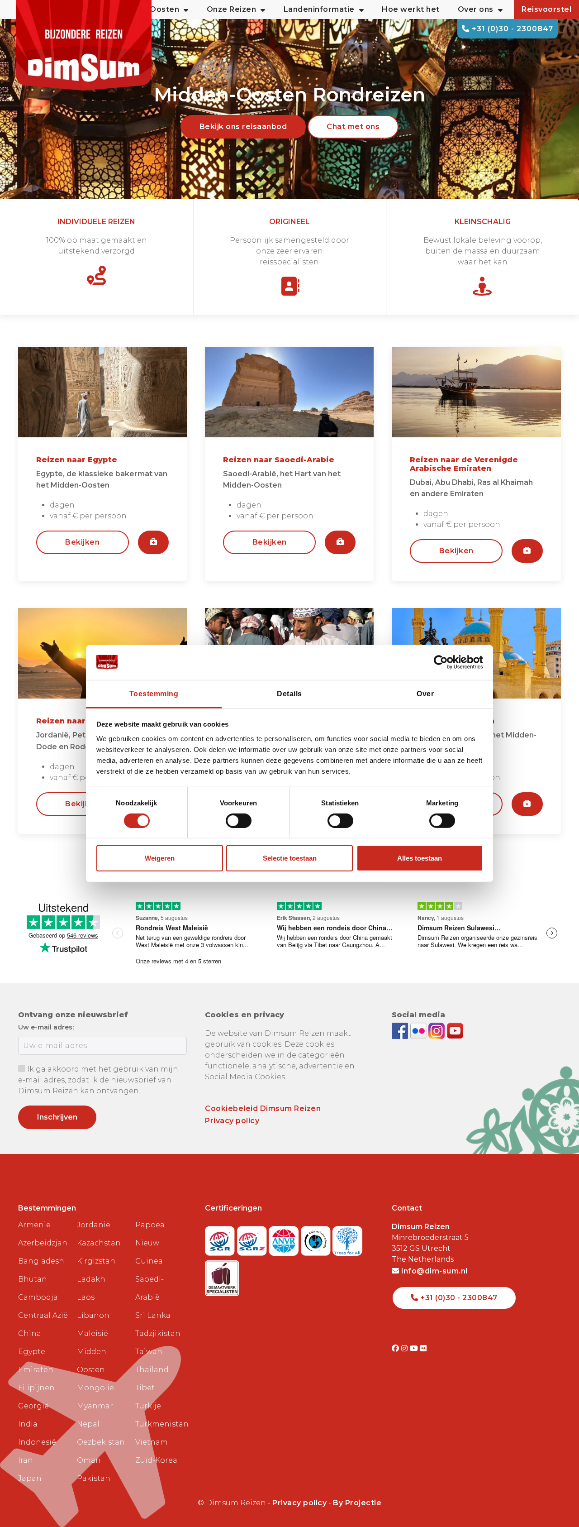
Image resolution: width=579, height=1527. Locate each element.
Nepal (88, 1424)
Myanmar (95, 1406)
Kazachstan (99, 1243)
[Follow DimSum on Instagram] (437, 1030)
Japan (30, 1478)
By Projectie (357, 1502)
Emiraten (35, 1369)
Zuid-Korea (156, 1460)
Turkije (148, 1406)
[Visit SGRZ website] (253, 1238)
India (28, 1424)
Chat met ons (353, 126)
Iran (25, 1460)
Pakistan (93, 1478)
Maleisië (92, 1333)
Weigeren (160, 858)
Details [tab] (289, 693)
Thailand (152, 1369)
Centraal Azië (43, 1315)
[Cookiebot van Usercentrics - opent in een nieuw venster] (443, 662)
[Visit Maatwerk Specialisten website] (222, 1275)
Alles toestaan (419, 858)
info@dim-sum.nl (433, 1271)
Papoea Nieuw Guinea (150, 1243)
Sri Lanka (153, 1315)
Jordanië (93, 1225)
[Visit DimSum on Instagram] (405, 1348)
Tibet (145, 1387)
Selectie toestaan (290, 858)
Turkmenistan (161, 1424)
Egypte (31, 1351)
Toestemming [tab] (154, 693)
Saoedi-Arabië (149, 1288)
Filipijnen (36, 1387)
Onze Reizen (231, 9)
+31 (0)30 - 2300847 (511, 28)
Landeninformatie (319, 9)
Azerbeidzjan (42, 1243)
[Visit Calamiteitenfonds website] (317, 1238)
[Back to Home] (84, 45)
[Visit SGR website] (221, 1238)
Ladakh (91, 1279)
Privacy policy (232, 1120)
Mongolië (95, 1387)
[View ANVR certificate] (285, 1238)
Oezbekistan (101, 1442)
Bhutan (32, 1279)
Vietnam (151, 1442)
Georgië (33, 1406)
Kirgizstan (96, 1261)
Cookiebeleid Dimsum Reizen (263, 1108)
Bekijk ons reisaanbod (243, 126)
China (29, 1333)
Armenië (34, 1225)
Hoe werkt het (411, 9)
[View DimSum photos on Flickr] (419, 1030)
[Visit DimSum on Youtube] (415, 1348)
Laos (86, 1297)
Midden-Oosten (93, 1360)
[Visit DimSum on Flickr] (423, 1348)
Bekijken (82, 542)
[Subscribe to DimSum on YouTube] (455, 1030)
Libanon (93, 1315)
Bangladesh (41, 1261)
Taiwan (148, 1351)
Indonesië (37, 1442)
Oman (89, 1460)
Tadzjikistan (157, 1333)
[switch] (239, 821)
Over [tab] (425, 693)
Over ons (476, 9)
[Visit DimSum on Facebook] (401, 1030)
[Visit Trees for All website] (347, 1238)
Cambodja (38, 1297)
